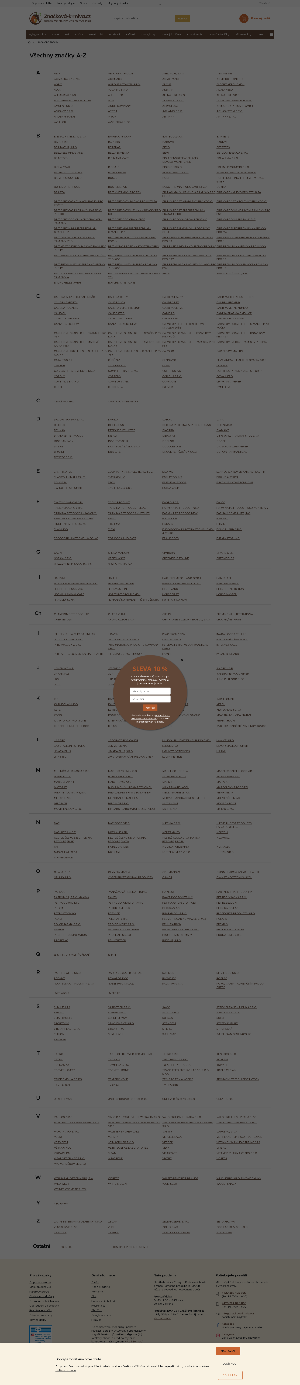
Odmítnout (230, 1364)
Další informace (66, 1370)
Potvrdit (150, 707)
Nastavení (228, 1351)
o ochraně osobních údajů (150, 717)
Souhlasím (230, 1375)
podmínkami (162, 715)
